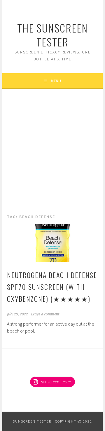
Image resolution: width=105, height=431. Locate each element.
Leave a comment (45, 314)
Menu (56, 80)
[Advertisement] (52, 158)
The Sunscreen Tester (52, 34)
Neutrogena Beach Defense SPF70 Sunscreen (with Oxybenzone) (52, 287)
